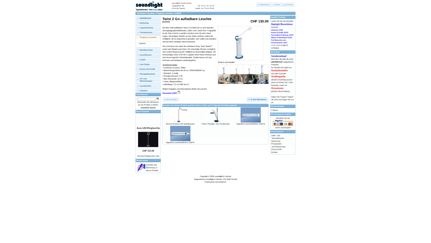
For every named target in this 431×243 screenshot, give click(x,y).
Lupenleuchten (146, 28)
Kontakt (274, 152)
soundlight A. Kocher (223, 176)
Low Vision (145, 64)
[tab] (148, 18)
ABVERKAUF (145, 18)
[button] (263, 5)
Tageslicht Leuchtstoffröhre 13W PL (250, 124)
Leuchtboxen (146, 55)
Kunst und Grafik (147, 69)
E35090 (178, 13)
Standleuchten (146, 50)
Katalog (150, 13)
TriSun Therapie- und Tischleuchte (215, 124)
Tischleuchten (146, 32)
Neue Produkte (142, 112)
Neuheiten (144, 23)
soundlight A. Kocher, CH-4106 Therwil (221, 179)
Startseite (141, 13)
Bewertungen (142, 160)
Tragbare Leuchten (164, 13)
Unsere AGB (276, 149)
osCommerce (220, 182)
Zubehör (142, 43)
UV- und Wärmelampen (146, 80)
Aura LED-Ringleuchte (148, 126)
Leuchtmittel (145, 86)
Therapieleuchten (147, 74)
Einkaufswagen (277, 106)
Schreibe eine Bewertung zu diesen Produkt (152, 167)
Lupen (142, 60)
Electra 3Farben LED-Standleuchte (180, 124)
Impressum (275, 141)
